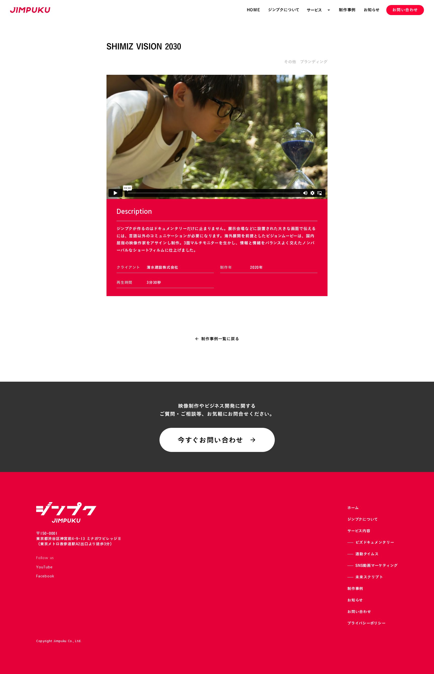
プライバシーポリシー (366, 623)
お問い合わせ (359, 612)
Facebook (45, 576)
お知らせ (355, 600)
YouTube (44, 567)
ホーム (353, 508)
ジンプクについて (362, 519)
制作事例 (355, 588)
